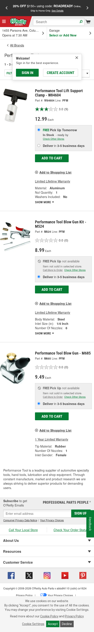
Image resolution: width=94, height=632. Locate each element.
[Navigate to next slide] (87, 8)
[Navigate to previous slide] (6, 8)
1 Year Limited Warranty (51, 439)
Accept (53, 624)
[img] (76, 57)
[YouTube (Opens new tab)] (64, 575)
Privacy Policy (74, 616)
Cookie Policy (49, 616)
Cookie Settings (33, 624)
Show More (43, 202)
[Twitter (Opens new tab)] (29, 575)
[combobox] (58, 22)
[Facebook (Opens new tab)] (11, 575)
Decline (67, 624)
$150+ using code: (47, 8)
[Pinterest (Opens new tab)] (82, 575)
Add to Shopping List (55, 172)
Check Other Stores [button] (53, 138)
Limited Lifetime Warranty (52, 181)
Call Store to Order (53, 270)
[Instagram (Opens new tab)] (47, 575)
